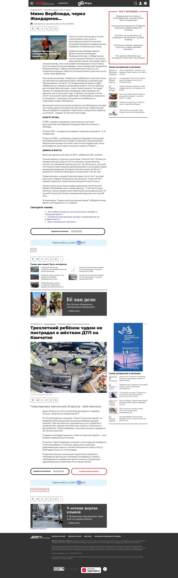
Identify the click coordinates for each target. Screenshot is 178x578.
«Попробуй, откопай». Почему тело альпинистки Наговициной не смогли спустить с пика (132, 394)
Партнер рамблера (72, 569)
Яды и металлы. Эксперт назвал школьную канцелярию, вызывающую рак (131, 410)
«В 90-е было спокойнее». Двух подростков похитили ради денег (132, 111)
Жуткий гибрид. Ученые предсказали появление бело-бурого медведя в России (133, 402)
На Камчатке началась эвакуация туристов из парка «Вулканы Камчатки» (128, 47)
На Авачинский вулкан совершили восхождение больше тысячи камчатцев (53, 269)
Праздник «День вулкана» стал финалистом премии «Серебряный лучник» (52, 277)
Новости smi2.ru (38, 317)
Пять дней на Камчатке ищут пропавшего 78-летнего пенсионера (128, 57)
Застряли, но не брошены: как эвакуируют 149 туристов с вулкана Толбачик (128, 38)
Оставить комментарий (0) (89, 471)
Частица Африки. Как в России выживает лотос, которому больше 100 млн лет (132, 418)
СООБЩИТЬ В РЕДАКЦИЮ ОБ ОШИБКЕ (107, 536)
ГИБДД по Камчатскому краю (41, 394)
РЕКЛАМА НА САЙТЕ (58, 536)
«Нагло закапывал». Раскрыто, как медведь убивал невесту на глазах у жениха (132, 72)
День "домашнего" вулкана (61, 222)
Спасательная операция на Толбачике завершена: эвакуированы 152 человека (128, 28)
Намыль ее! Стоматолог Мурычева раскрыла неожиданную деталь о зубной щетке (132, 378)
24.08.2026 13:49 (36, 324)
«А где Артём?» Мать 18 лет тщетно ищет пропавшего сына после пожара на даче (132, 80)
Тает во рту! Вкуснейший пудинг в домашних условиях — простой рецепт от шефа (132, 96)
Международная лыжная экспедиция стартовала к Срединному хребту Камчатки (52, 285)
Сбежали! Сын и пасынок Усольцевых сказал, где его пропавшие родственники (133, 386)
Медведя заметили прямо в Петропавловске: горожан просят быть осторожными (128, 18)
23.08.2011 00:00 (36, 10)
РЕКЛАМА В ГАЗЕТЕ (74, 536)
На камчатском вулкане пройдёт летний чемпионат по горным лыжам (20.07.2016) (91, 269)
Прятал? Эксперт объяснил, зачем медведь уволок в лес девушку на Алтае (132, 88)
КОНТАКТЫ (88, 536)
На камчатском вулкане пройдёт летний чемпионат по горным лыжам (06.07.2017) (91, 277)
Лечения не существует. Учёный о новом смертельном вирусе (132, 103)
